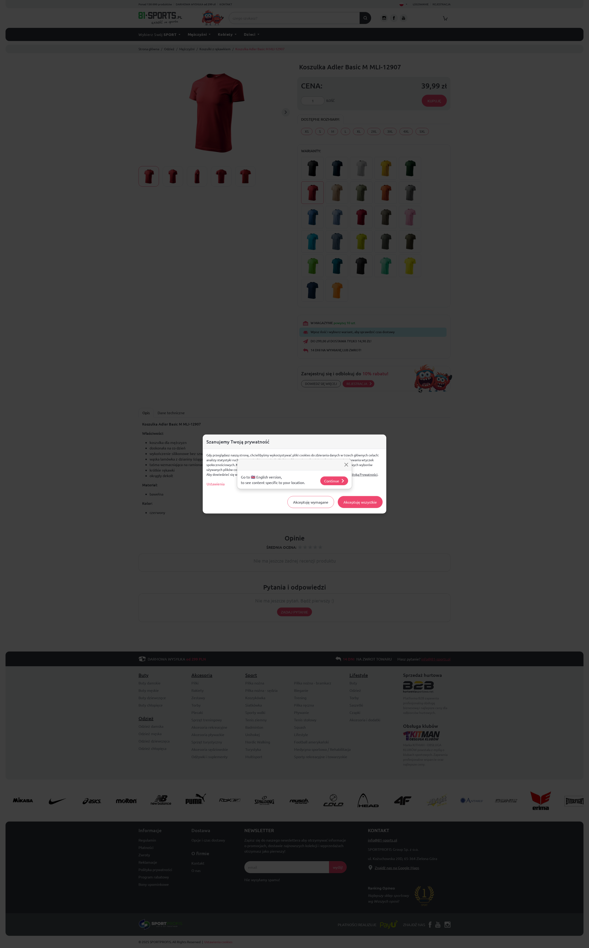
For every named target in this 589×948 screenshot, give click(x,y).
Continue (331, 480)
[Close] (346, 464)
